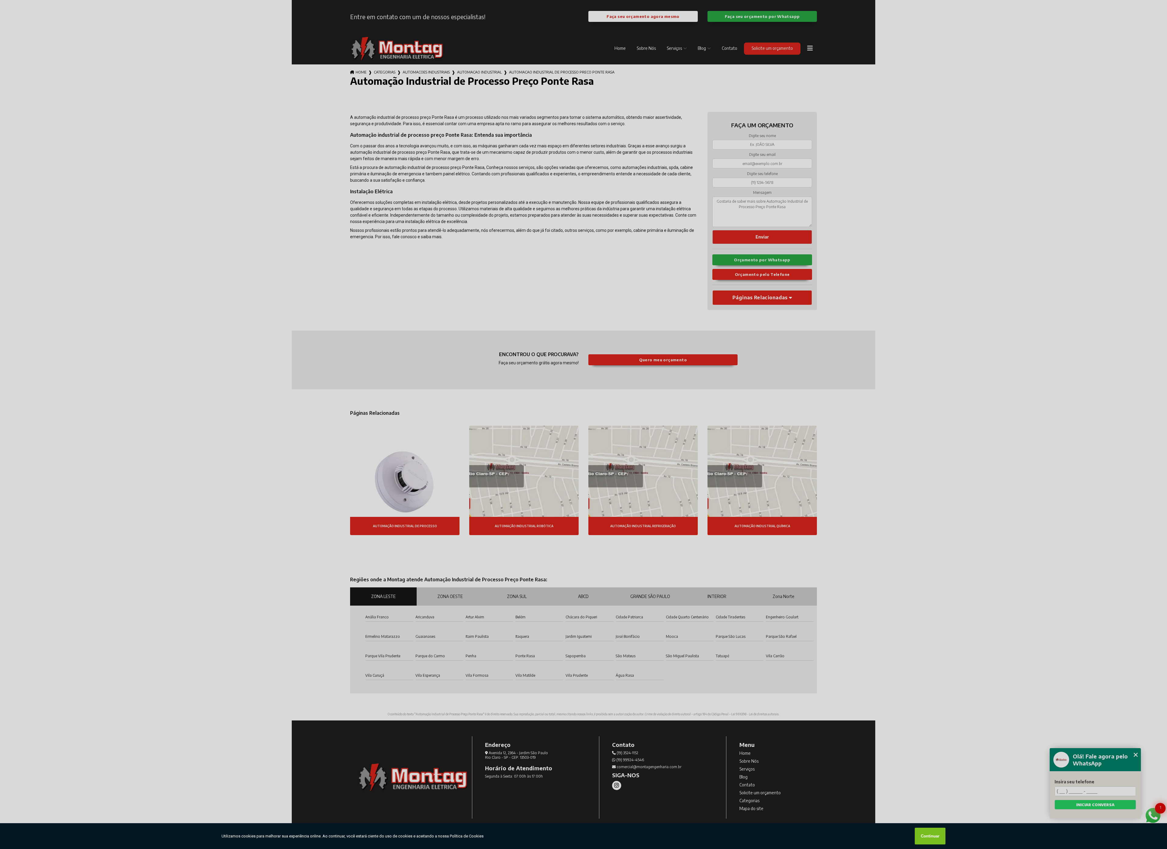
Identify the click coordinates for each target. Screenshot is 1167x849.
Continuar (930, 836)
